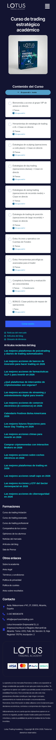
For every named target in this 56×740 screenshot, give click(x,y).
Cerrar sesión (28, 324)
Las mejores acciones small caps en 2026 (27, 476)
